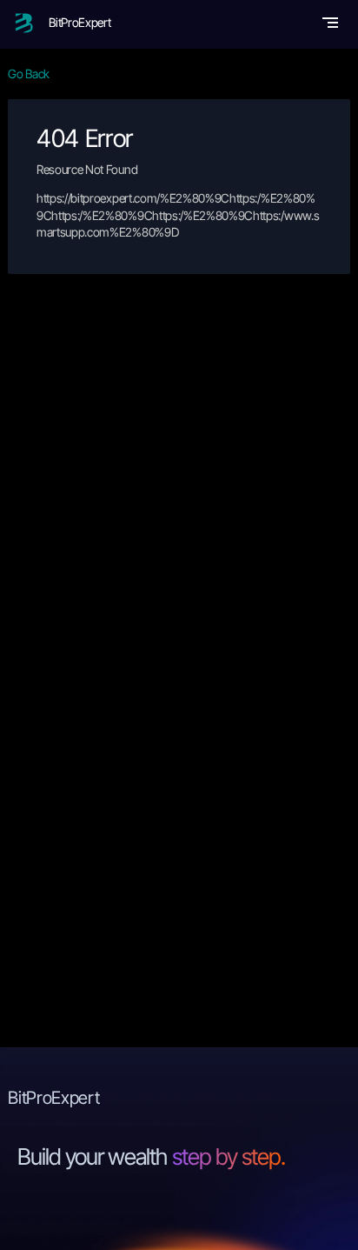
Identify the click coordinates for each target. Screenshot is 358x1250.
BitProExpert (79, 22)
